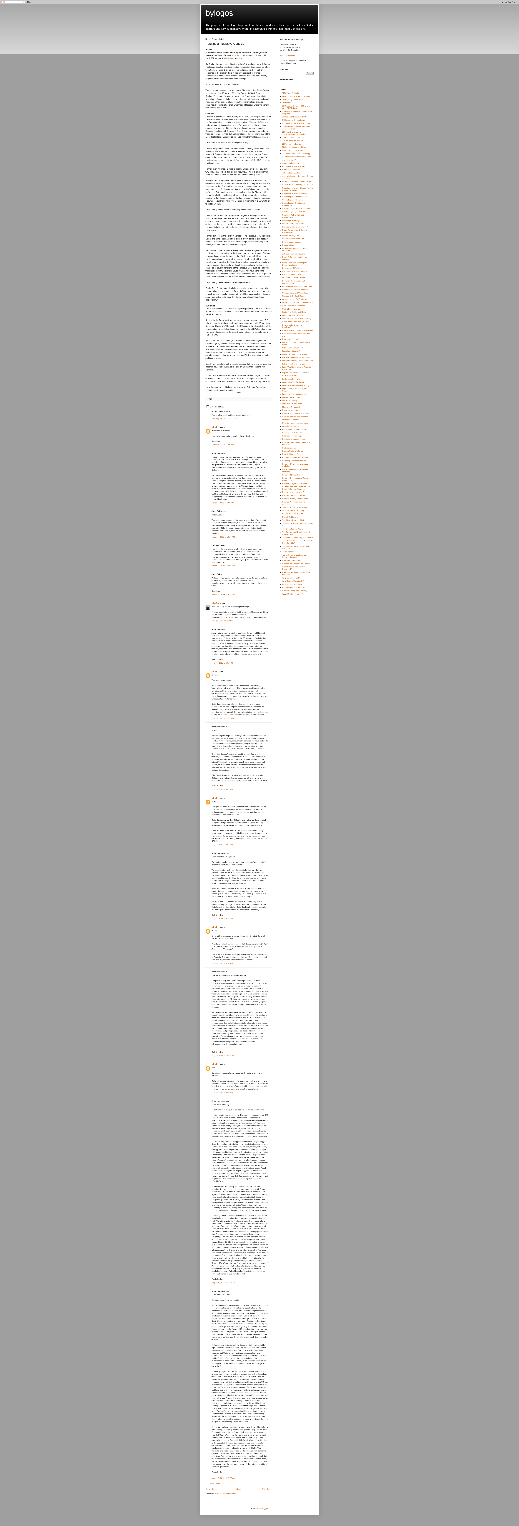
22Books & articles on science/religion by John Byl (294, 133)
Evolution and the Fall (291, 274)
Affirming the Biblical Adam (293, 166)
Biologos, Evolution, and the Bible (296, 181)
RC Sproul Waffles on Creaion (295, 457)
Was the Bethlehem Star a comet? (296, 564)
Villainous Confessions (291, 560)
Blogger (264, 1508)
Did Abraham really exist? (293, 223)
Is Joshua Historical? (291, 351)
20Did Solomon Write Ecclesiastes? (297, 96)
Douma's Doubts (289, 245)
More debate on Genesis (292, 404)
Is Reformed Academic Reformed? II (297, 361)
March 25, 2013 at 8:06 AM (223, 566)
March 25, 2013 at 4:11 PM (223, 594)
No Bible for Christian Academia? (296, 413)
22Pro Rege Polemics (291, 144)
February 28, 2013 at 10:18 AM (225, 445)
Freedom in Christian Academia (295, 290)
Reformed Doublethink (291, 475)
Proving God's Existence (292, 451)
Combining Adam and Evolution (295, 193)
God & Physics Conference (293, 306)
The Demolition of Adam (292, 529)
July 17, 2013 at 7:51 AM (222, 845)
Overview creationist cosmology (295, 423)
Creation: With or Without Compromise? (293, 216)
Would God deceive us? (292, 594)
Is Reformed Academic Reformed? (297, 357)
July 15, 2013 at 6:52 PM (222, 663)
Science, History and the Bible (295, 499)
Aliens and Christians (291, 169)
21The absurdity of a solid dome (296, 123)
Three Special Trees (291, 552)
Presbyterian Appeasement (293, 439)
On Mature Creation (290, 420)
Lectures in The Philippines (293, 382)
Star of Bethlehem (290, 517)
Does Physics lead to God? (293, 239)
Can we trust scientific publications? (297, 185)
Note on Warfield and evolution (295, 417)
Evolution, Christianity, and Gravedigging (293, 282)
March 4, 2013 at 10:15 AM (223, 537)
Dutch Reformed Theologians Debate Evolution (294, 264)
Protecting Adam (289, 448)
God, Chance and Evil (291, 309)
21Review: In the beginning (293, 120)
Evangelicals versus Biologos (294, 271)
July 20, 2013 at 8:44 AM (222, 1092)
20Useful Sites (288, 103)
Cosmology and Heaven (292, 200)
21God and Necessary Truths (294, 117)
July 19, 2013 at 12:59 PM (223, 1056)
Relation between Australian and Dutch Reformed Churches (296, 488)
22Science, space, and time (294, 147)
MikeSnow (216, 603)
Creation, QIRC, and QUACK (294, 212)
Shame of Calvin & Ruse (292, 514)
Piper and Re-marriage (292, 436)
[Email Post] (210, 399)
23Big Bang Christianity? (292, 150)
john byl (215, 427)
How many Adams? (290, 339)
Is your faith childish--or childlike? (296, 372)
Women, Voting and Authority (294, 591)
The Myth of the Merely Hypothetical (297, 537)
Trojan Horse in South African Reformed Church (294, 556)
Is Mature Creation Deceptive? (295, 354)
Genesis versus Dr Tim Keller (294, 299)
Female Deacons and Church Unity (297, 286)
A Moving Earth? (289, 160)
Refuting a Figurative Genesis (295, 483)
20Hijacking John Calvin (292, 99)
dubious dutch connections (293, 254)
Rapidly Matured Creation (293, 454)
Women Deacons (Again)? (293, 587)
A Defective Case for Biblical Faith (296, 157)
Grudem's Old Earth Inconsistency (296, 318)
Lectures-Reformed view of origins (297, 385)
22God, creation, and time (293, 141)
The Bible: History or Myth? (293, 520)
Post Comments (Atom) (227, 1494)
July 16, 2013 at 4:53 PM (222, 789)
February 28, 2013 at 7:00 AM (224, 418)
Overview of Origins (290, 426)
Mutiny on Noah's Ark (291, 407)
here (232, 58)
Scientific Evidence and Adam (294, 507)
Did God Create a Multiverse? (295, 227)
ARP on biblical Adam (291, 173)
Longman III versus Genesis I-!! (295, 394)
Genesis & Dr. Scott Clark (293, 296)
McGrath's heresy (289, 400)
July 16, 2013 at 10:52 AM (223, 718)
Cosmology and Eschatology (294, 196)
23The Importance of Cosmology (296, 153)
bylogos (219, 13)
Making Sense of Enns (291, 397)
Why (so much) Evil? (291, 578)
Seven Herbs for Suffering (293, 510)
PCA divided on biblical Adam (294, 429)
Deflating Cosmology (291, 220)
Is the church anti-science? (293, 364)
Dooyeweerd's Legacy (291, 242)
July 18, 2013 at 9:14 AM (222, 963)
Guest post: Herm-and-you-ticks (296, 322)
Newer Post (211, 1489)
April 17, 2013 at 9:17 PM (222, 621)
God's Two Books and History (294, 312)
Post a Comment (216, 1484)
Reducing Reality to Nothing (294, 461)
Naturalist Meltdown (290, 410)
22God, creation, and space (294, 137)
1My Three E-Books (290, 93)
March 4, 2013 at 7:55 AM (223, 503)
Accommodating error (291, 163)
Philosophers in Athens (292, 433)
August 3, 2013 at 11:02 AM (223, 1282)
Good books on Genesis (292, 315)
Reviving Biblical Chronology (294, 495)
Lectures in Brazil (289, 376)
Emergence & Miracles (292, 268)
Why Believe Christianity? (293, 581)
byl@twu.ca (290, 55)
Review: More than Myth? (293, 492)
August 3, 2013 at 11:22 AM (223, 1478)
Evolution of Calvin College (293, 278)
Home (239, 1489)
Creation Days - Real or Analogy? (296, 208)
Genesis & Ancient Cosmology (295, 293)
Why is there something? (292, 584)
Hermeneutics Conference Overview (297, 330)
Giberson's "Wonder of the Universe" (298, 302)
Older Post (266, 1489)
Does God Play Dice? (291, 236)
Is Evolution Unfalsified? (292, 348)
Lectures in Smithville (291, 379)
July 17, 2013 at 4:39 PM (222, 919)
